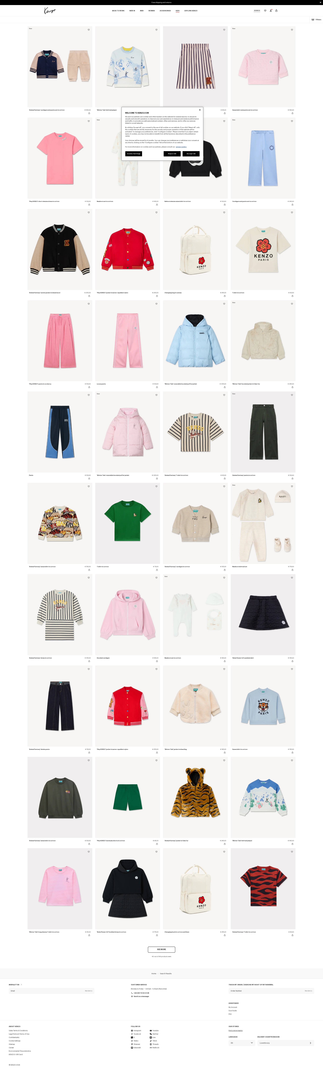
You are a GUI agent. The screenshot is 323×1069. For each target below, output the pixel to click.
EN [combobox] (232, 1043)
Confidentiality (14, 1037)
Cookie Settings (14, 1041)
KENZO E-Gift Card (16, 1054)
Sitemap (12, 1044)
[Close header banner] (320, 2)
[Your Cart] (276, 10)
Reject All (172, 153)
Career (11, 1047)
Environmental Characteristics (20, 1051)
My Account (233, 1007)
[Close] (200, 110)
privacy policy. (181, 147)
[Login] (270, 10)
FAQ (230, 1014)
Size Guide (233, 1010)
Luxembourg (265, 1043)
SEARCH (257, 10)
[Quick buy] (89, 113)
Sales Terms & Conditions (18, 1030)
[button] (51, 991)
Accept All (191, 153)
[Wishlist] (88, 30)
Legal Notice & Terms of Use (19, 1034)
